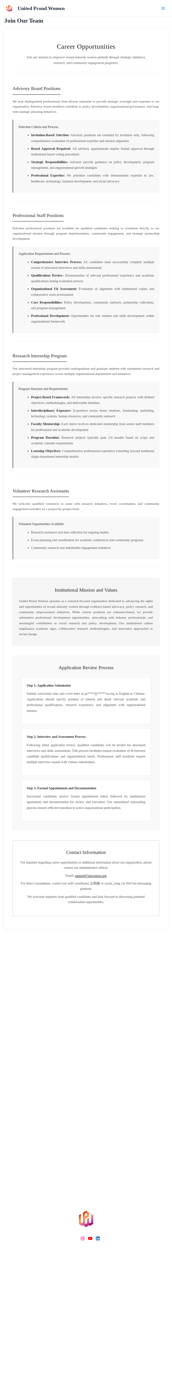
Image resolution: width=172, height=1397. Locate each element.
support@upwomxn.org (91, 875)
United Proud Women (41, 8)
